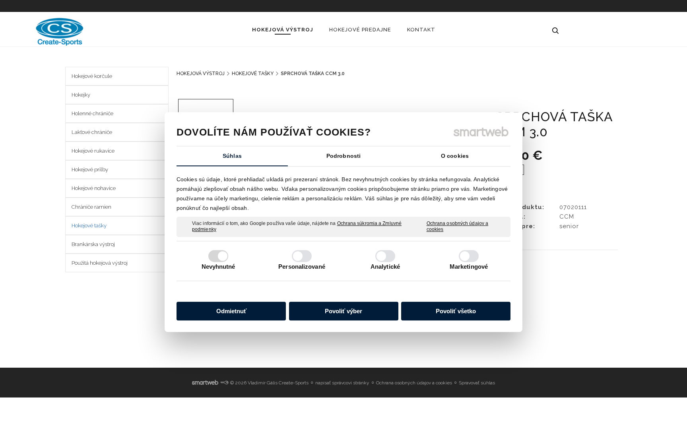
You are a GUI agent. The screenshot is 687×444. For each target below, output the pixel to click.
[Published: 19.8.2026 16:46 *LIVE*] (224, 383)
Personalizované (301, 266)
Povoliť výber (343, 311)
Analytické (385, 266)
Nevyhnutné (218, 266)
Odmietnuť (231, 311)
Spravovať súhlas (477, 383)
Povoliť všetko (456, 311)
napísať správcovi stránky (342, 383)
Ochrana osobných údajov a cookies (458, 227)
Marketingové (469, 266)
